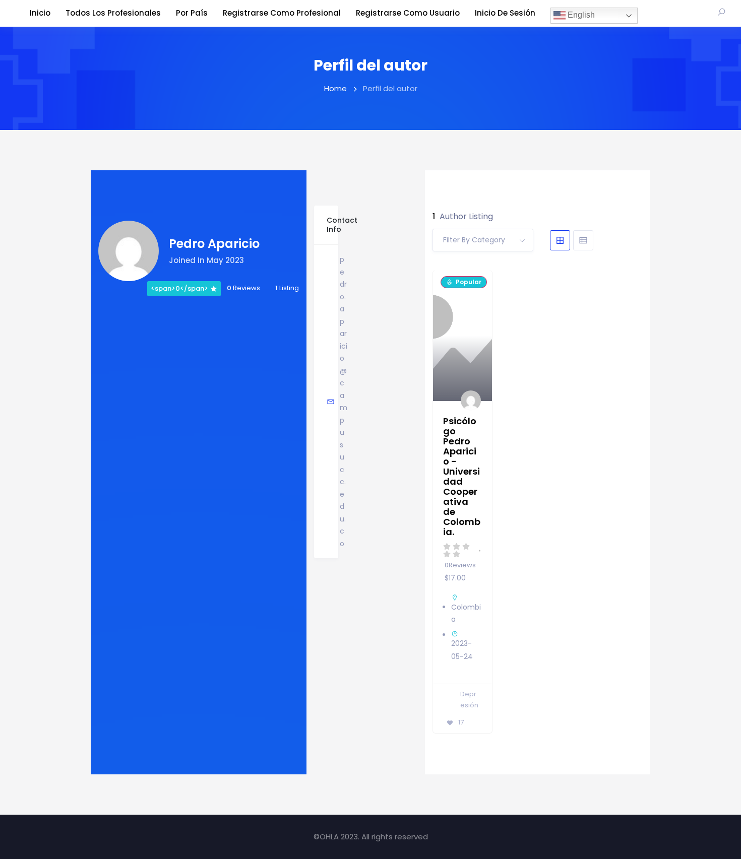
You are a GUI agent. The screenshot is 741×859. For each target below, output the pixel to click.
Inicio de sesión (505, 13)
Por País (192, 13)
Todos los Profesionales (113, 13)
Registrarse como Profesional (282, 13)
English (580, 15)
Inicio (40, 13)
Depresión (469, 699)
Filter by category (474, 240)
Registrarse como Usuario (408, 13)
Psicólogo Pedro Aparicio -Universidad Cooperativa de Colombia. (461, 476)
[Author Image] (471, 401)
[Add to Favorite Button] (476, 287)
